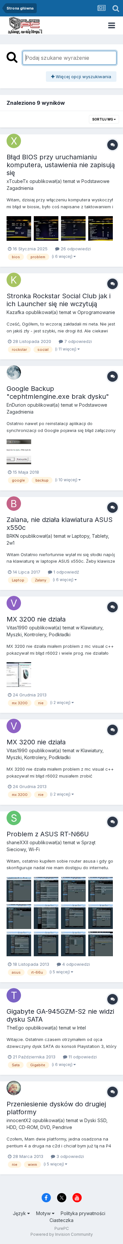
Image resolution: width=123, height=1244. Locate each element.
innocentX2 (19, 1120)
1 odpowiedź (65, 572)
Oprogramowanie (96, 312)
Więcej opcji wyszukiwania (82, 76)
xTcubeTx (17, 181)
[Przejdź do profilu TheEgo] (14, 995)
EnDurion (16, 405)
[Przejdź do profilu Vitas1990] (14, 603)
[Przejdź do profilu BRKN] (14, 503)
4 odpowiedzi (75, 964)
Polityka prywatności (83, 1213)
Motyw (44, 1213)
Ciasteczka (61, 1220)
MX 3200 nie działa (36, 619)
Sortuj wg (103, 119)
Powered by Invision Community (62, 1234)
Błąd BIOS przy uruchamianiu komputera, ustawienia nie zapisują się (61, 165)
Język (20, 1213)
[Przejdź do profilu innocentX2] (14, 1088)
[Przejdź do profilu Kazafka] (14, 280)
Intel (81, 1027)
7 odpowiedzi (77, 341)
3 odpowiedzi (69, 1156)
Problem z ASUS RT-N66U (48, 834)
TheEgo (15, 1027)
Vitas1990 (17, 627)
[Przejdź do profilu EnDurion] (14, 372)
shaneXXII (17, 842)
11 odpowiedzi (82, 1056)
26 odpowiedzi (75, 248)
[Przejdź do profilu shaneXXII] (14, 818)
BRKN (13, 536)
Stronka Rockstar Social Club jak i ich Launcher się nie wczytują (59, 300)
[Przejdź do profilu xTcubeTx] (14, 141)
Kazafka (15, 312)
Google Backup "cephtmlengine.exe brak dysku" (58, 392)
